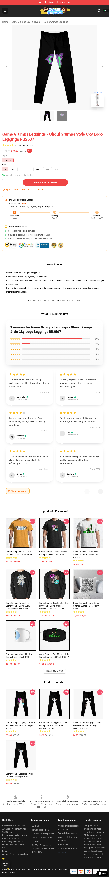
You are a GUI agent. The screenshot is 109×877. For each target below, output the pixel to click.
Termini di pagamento (67, 833)
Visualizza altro (54, 671)
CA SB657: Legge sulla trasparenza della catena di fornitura (43, 848)
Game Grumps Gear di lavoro (25, 22)
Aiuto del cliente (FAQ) (68, 848)
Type (4, 156)
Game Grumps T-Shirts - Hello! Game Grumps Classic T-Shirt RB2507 (86, 555)
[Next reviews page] (100, 491)
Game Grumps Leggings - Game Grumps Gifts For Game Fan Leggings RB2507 (53, 725)
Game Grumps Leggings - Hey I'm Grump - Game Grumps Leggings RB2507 (20, 725)
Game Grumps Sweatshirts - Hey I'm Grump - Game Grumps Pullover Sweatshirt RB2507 (53, 606)
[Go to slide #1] (47, 116)
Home (5, 22)
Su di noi (35, 826)
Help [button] (104, 873)
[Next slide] (102, 67)
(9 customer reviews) (24, 145)
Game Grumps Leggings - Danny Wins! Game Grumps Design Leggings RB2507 (87, 725)
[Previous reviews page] (87, 491)
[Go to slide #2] (62, 116)
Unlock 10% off (5, 864)
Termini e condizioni (40, 830)
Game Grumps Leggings (56, 22)
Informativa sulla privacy (43, 834)
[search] (99, 10)
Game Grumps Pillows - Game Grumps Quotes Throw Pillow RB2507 (86, 606)
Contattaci (63, 844)
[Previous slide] (7, 67)
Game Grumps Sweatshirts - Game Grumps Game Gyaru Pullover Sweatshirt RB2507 (18, 606)
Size (4, 165)
